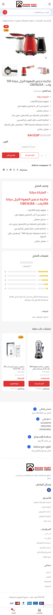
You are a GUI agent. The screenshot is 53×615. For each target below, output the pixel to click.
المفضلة (47, 581)
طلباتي (48, 577)
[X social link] (14, 170)
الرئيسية (47, 20)
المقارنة (48, 586)
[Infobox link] (43, 419)
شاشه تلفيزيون (44, 512)
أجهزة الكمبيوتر (45, 516)
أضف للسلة (29, 155)
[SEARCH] (5, 12)
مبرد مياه (47, 521)
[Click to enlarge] (46, 58)
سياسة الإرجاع (45, 547)
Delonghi (46, 372)
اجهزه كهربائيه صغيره (24, 20)
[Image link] (38, 467)
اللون (5, 141)
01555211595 (46, 426)
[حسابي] (3, 4)
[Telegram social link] (4, 170)
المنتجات (38, 20)
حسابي (48, 572)
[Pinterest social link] (10, 170)
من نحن (47, 533)
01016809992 (45, 429)
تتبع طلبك (47, 557)
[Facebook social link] (17, 170)
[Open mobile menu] (49, 4)
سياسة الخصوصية (44, 543)
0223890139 (45, 423)
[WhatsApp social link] (7, 170)
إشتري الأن (11, 155)
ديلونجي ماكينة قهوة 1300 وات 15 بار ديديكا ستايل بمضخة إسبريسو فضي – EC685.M (39, 370)
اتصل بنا (48, 538)
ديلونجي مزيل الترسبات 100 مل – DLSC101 (14, 368)
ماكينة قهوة (8, 20)
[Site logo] (26, 4)
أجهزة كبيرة (46, 507)
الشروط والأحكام (44, 552)
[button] (39, 384)
